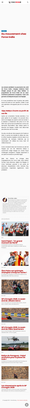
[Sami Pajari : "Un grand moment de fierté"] (15, 229)
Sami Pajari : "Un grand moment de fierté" (11, 242)
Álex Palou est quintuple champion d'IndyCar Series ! (14, 272)
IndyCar (3, 267)
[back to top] (27, 405)
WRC (2, 237)
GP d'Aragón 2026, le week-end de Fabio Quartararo (13, 328)
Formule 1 (4, 31)
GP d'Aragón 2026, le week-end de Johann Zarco (13, 300)
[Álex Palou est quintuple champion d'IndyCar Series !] (15, 258)
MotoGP (3, 295)
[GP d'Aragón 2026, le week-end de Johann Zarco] (15, 287)
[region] (15, 16)
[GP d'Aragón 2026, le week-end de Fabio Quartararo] (15, 315)
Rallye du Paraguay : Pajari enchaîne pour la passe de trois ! (13, 357)
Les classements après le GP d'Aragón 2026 (14, 386)
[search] (28, 2)
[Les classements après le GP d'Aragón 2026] (15, 373)
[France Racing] (15, 2)
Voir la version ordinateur (22, 400)
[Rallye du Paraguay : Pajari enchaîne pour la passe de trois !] (15, 343)
